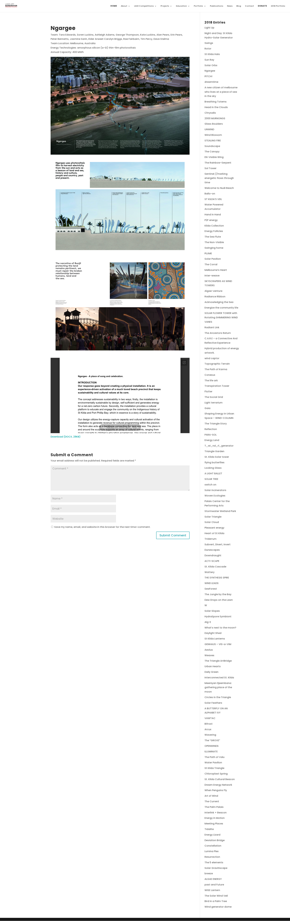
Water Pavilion (213, 762)
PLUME (208, 253)
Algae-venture (213, 291)
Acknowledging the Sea (219, 302)
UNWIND (209, 129)
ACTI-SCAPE (212, 561)
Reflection (211, 429)
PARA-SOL (211, 434)
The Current (212, 801)
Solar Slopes (212, 611)
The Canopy (212, 151)
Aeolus (209, 650)
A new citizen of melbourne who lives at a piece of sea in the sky (221, 92)
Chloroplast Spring (216, 773)
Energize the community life (221, 307)
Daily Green (211, 672)
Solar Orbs (211, 65)
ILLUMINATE (211, 751)
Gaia (207, 408)
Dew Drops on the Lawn (219, 600)
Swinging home (214, 248)
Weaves (209, 655)
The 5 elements (214, 862)
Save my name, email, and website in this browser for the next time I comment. (102, 527)
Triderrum (210, 539)
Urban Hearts (213, 666)
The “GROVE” (212, 740)
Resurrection (212, 857)
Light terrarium (213, 402)
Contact (249, 6)
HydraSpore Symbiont (218, 616)
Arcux (208, 729)
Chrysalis (210, 113)
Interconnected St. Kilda (219, 677)
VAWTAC (210, 718)
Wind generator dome (218, 906)
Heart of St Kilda (214, 533)
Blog (238, 6)
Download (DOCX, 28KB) (66, 436)
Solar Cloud (212, 522)
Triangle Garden (214, 451)
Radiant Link (212, 327)
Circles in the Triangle (218, 697)
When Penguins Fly (216, 790)
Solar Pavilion (213, 259)
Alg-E (208, 622)
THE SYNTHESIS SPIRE (217, 577)
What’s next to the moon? (220, 627)
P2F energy (211, 220)
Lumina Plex (212, 851)
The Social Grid (214, 397)
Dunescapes (212, 550)
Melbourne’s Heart (216, 270)
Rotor (208, 48)
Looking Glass (213, 468)
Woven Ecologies (215, 495)
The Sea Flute (213, 236)
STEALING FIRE (213, 140)
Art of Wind (211, 796)
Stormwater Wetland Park (220, 511)
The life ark (211, 380)
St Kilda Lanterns (215, 638)
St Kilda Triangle (214, 768)
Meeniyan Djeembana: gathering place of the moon (218, 687)
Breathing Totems (216, 101)
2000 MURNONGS (215, 118)
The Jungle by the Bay (218, 594)
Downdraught (213, 555)
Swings (209, 43)
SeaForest (211, 588)
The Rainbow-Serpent (218, 162)
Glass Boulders (214, 124)
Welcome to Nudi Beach (219, 188)
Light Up (209, 27)
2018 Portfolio (278, 6)
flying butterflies (214, 462)
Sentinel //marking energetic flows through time (219, 178)
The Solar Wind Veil (216, 895)
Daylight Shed (213, 633)
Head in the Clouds (216, 107)
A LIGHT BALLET (213, 473)
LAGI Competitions (144, 6)
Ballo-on (210, 193)
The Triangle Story (216, 423)
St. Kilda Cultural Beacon (220, 779)
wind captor (212, 358)
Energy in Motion (215, 818)
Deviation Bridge (215, 840)
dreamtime (211, 82)
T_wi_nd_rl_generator (219, 445)
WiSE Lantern (212, 890)
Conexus (210, 375)
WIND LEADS (212, 583)
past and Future (214, 884)
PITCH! (208, 76)
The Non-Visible (214, 242)
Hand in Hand (213, 214)
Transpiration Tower (217, 386)
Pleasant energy (214, 527)
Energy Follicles (214, 231)
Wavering (210, 735)
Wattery (209, 572)
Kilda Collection (214, 225)
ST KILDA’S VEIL (213, 199)
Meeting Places (214, 823)
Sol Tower (210, 168)
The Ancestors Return (218, 333)
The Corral (211, 264)
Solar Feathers (213, 703)
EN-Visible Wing (214, 157)
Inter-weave (212, 275)
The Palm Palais (214, 807)
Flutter (208, 391)
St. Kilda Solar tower (217, 457)
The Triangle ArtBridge (218, 661)
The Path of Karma (216, 369)
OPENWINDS (212, 746)
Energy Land (212, 440)
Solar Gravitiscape (216, 868)
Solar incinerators (215, 490)
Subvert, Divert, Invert (217, 544)
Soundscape (212, 146)
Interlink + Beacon (216, 812)
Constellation (213, 845)
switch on (210, 484)
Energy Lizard (212, 834)
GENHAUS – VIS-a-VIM (218, 644)
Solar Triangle (213, 516)
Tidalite (209, 829)
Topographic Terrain (217, 363)
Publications (216, 6)
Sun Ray (209, 59)
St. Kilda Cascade (215, 566)
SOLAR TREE (211, 479)
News (229, 6)
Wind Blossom (213, 135)
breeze (209, 873)
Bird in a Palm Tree (216, 901)
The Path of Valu (214, 757)
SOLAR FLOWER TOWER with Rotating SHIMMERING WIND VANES (221, 317)
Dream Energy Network (218, 785)
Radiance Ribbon (215, 296)
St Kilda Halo (212, 54)
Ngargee (210, 70)
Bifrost (209, 724)
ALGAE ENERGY (213, 879)
